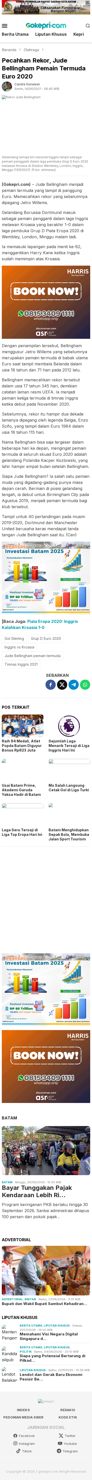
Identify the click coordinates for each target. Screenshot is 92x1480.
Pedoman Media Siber (23, 1417)
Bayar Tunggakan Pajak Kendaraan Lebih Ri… (37, 1191)
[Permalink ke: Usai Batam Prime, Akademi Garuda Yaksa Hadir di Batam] (22, 770)
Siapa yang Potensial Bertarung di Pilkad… (52, 1358)
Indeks (23, 1410)
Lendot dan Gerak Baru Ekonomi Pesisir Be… (51, 1377)
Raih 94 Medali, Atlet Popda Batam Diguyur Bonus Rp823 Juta (22, 745)
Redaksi (67, 1410)
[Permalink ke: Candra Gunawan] (7, 86)
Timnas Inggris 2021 (21, 664)
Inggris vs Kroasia (19, 647)
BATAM (9, 1117)
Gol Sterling (14, 638)
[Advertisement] (46, 897)
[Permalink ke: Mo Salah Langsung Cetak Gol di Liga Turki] (69, 770)
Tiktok (27, 1451)
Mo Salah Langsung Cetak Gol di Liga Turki (69, 787)
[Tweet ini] (62, 685)
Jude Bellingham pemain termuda (33, 656)
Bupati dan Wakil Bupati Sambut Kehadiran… (44, 1303)
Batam (7, 1182)
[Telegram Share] (73, 685)
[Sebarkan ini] (50, 685)
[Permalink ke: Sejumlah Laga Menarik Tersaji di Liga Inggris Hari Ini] (69, 726)
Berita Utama (31, 1325)
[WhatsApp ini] (85, 685)
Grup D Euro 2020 (46, 638)
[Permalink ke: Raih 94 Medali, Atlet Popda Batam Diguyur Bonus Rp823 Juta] (22, 726)
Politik (26, 1351)
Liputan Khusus (57, 1325)
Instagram (27, 1444)
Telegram (70, 1451)
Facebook (27, 1436)
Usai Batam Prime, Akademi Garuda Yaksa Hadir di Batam (21, 790)
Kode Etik (68, 1417)
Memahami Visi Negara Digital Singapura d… (49, 1336)
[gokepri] (46, 25)
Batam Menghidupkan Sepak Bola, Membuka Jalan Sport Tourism (69, 834)
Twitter (70, 1436)
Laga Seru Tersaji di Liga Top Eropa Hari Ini (22, 832)
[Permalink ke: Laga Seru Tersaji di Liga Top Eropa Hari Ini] (22, 814)
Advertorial (12, 1299)
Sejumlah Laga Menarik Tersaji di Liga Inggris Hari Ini (69, 745)
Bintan (30, 1299)
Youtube (70, 1444)
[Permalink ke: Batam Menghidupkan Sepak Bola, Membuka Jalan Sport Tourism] (69, 814)
